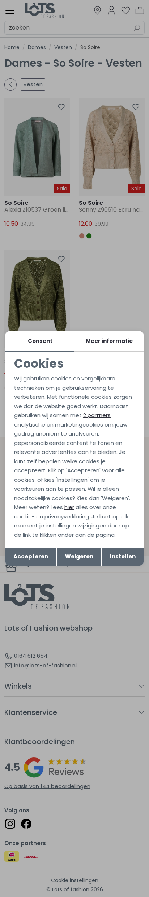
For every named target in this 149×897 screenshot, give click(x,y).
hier (69, 507)
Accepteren (30, 556)
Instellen (123, 556)
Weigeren (79, 556)
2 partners (97, 415)
